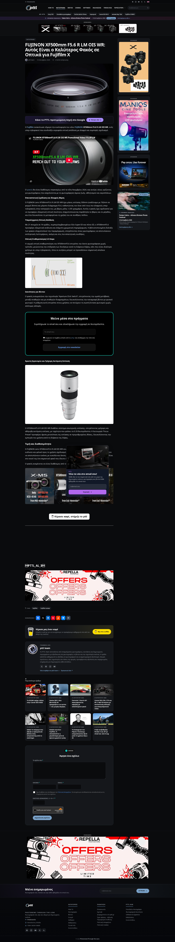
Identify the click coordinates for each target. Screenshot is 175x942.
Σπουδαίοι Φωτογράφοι (134, 909)
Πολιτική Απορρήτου (64, 792)
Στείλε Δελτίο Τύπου (80, 14)
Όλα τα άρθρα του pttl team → (49, 671)
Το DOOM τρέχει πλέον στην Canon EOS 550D (35, 701)
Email (60, 783)
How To (51, 8)
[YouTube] (138, 1)
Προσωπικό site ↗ (67, 671)
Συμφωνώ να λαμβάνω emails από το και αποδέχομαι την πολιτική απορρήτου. (69, 339)
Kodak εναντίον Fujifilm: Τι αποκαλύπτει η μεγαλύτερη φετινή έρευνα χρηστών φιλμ (57, 734)
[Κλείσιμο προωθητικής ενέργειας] (106, 447)
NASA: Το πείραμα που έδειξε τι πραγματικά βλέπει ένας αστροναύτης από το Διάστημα (35, 734)
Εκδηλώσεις (97, 8)
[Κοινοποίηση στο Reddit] (58, 618)
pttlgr (73, 338)
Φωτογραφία (60, 8)
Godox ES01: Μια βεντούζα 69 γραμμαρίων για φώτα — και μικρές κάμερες (57, 703)
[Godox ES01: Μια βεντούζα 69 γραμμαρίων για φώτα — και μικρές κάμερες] (58, 690)
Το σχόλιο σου (38, 760)
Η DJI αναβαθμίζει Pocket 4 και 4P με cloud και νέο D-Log (101, 732)
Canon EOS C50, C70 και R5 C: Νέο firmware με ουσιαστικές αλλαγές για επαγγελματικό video (103, 704)
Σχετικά (99, 912)
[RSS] (144, 1)
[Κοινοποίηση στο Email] (68, 618)
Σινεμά (78, 8)
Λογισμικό (93, 14)
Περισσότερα (118, 8)
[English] (148, 1)
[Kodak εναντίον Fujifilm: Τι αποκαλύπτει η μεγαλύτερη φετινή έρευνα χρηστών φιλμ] (58, 719)
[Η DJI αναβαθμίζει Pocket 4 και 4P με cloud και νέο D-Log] (103, 719)
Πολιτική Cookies (103, 925)
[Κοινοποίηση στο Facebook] (38, 618)
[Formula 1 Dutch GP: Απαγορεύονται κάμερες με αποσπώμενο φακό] (80, 690)
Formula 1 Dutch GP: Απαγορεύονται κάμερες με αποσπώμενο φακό (79, 703)
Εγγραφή (142, 891)
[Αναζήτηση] (147, 7)
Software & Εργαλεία (133, 915)
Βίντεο (70, 8)
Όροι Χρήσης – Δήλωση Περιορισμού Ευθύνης (105, 918)
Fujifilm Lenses (45, 608)
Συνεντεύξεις (72, 928)
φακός (30, 189)
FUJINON (79, 127)
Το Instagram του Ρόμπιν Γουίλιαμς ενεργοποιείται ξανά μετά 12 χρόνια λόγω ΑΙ (79, 734)
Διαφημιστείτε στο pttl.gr (105, 915)
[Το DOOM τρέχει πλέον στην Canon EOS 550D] (35, 690)
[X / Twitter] (41, 666)
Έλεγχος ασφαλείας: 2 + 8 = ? (44, 798)
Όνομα (36, 783)
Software (86, 8)
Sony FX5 (50, 14)
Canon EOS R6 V (104, 14)
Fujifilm (30, 127)
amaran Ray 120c (117, 14)
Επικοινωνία (31, 920)
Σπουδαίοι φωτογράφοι (64, 14)
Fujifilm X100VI (130, 14)
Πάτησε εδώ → (96, 120)
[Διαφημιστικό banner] (87, 28)
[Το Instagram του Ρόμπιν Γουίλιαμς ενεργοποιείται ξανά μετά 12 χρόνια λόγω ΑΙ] (80, 719)
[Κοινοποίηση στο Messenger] (63, 618)
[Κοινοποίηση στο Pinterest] (53, 618)
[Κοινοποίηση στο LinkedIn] (48, 618)
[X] (141, 1)
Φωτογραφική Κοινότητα (134, 912)
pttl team (31, 60)
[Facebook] (132, 1)
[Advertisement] (69, 542)
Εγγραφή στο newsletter (69, 347)
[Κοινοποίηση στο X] (43, 618)
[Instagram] (135, 1)
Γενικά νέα (108, 8)
